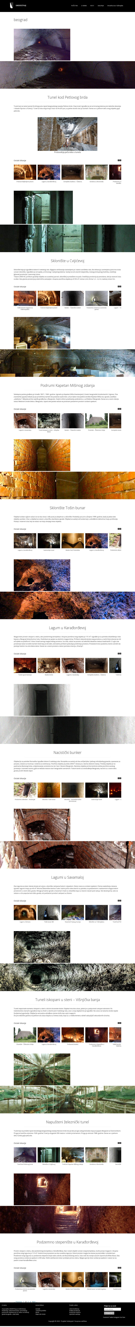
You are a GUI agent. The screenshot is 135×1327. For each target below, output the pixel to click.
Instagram (116, 1317)
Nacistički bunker (120, 1164)
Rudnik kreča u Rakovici (120, 1289)
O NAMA (84, 5)
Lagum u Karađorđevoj (49, 181)
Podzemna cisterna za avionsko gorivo (97, 308)
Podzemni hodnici (72, 1044)
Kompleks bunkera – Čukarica (73, 181)
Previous (18, 1302)
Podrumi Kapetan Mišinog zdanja (72, 1164)
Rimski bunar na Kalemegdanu (96, 1289)
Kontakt (38, 1309)
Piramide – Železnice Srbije (96, 430)
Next (34, 1302)
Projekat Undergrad (67, 1321)
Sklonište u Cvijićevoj (48, 1164)
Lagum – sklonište (120, 799)
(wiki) (17, 1314)
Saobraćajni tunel (49, 550)
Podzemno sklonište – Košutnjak (120, 550)
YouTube (122, 1317)
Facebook (106, 1317)
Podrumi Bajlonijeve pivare (25, 181)
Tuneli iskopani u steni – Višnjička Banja (49, 431)
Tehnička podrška (41, 1310)
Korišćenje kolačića (75, 1312)
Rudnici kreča (49, 675)
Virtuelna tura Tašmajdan (115, 5)
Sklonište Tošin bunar (48, 799)
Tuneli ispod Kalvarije (25, 675)
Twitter (111, 1317)
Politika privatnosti (74, 1310)
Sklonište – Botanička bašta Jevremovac (72, 800)
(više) (14, 1314)
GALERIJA (101, 5)
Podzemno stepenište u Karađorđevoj (120, 182)
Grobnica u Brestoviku (97, 181)
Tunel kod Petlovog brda (120, 922)
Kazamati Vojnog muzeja (73, 922)
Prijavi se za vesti (110, 1306)
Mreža (37, 1312)
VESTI (92, 5)
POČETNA (74, 5)
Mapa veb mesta (40, 1314)
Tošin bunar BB (120, 675)
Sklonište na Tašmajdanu (96, 922)
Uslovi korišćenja (74, 1309)
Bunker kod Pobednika (73, 550)
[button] (120, 160)
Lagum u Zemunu (25, 922)
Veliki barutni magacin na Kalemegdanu (25, 308)
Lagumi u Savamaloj (25, 430)
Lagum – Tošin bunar (120, 308)
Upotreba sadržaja (74, 1314)
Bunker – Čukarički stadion (73, 308)
